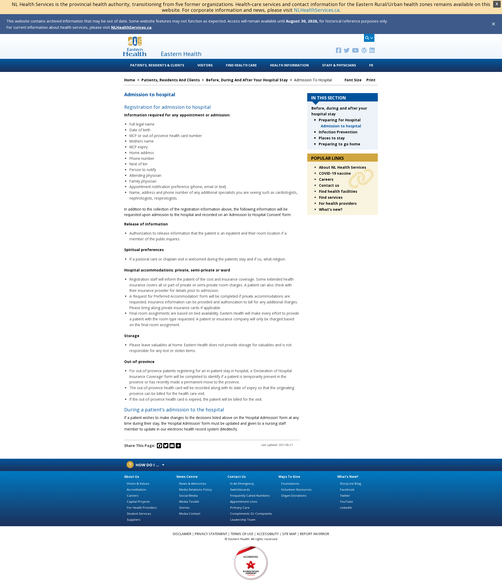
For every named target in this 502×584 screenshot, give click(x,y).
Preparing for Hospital (340, 119)
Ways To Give (289, 477)
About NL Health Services (342, 167)
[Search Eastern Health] (369, 38)
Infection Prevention (338, 131)
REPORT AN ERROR (314, 534)
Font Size (354, 80)
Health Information (289, 65)
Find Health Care (241, 65)
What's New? (347, 477)
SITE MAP (289, 534)
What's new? (331, 209)
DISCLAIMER (182, 534)
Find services (331, 197)
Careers (326, 179)
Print (371, 80)
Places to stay (332, 137)
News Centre (187, 477)
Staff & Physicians (339, 65)
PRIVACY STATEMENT (211, 534)
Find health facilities (338, 191)
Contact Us (236, 477)
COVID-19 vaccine (335, 173)
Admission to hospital (341, 125)
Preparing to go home (339, 143)
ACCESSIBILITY (268, 534)
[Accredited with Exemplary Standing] (251, 562)
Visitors (205, 65)
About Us (131, 477)
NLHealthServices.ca (316, 10)
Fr (371, 65)
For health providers (338, 203)
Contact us (329, 185)
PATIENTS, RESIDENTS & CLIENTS (157, 65)
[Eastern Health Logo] (135, 54)
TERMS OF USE (242, 534)
